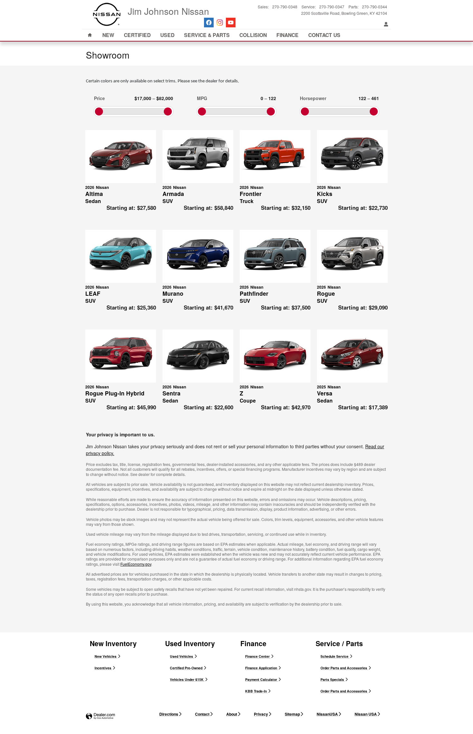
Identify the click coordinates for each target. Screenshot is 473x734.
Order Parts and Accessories (344, 667)
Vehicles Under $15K (187, 679)
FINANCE (287, 35)
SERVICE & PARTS (207, 35)
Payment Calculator (261, 679)
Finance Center (258, 656)
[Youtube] (231, 22)
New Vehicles (106, 656)
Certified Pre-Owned (186, 667)
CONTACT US (324, 35)
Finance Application (261, 667)
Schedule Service (334, 656)
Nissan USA (366, 714)
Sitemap (292, 714)
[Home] (107, 14)
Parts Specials (332, 679)
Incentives (103, 667)
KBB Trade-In (256, 691)
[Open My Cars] (384, 24)
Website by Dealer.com (100, 716)
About (231, 714)
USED (167, 35)
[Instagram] (220, 22)
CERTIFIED (137, 35)
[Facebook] (209, 22)
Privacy (261, 714)
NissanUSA (327, 714)
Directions (168, 714)
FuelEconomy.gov (135, 564)
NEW (108, 35)
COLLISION (253, 35)
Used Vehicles (182, 656)
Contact (202, 714)
